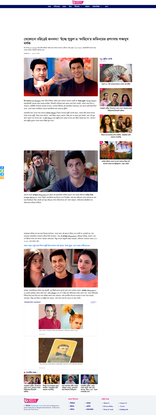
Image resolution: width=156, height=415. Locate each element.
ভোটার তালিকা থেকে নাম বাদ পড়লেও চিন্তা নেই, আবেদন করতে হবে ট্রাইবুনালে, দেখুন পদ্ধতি (116, 162)
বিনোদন (77, 6)
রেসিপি (88, 406)
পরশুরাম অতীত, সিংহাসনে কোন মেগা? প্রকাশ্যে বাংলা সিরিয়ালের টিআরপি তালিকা (32, 388)
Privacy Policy (108, 406)
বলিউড (72, 409)
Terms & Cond (108, 409)
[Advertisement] (78, 23)
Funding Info (124, 409)
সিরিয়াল (72, 403)
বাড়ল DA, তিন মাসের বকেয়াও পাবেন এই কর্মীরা (116, 84)
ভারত (64, 6)
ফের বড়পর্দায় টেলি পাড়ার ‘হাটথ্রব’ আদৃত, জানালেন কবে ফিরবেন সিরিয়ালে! (70, 387)
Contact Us (123, 403)
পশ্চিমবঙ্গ (57, 6)
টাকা (70, 6)
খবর (49, 6)
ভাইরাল (87, 6)
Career (122, 406)
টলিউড (72, 406)
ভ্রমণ (106, 6)
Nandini (26, 53)
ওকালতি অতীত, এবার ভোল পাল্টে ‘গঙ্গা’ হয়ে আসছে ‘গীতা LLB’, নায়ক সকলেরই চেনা (89, 388)
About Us (106, 403)
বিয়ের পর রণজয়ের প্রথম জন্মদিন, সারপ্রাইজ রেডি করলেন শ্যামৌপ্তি (51, 387)
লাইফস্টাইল (96, 6)
